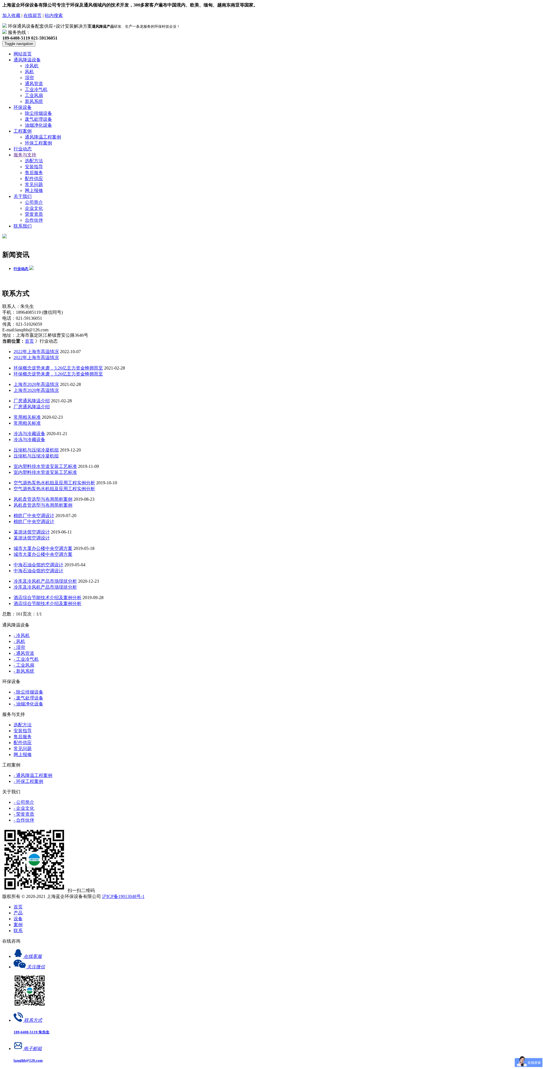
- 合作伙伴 (24, 820)
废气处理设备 (38, 119)
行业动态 (23, 148)
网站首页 (23, 53)
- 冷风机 (22, 635)
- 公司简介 (24, 802)
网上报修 (34, 190)
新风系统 (34, 101)
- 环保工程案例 (28, 781)
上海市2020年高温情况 (36, 384)
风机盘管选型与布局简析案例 (43, 499)
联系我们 (23, 226)
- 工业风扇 (24, 665)
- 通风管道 (24, 653)
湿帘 (29, 77)
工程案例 (23, 131)
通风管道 (34, 83)
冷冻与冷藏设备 (29, 433)
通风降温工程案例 (43, 137)
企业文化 (34, 208)
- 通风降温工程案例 (33, 775)
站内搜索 (54, 15)
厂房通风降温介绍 (32, 400)
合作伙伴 (34, 220)
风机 (29, 71)
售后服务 (34, 172)
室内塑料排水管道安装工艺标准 (45, 466)
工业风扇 (34, 95)
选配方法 (34, 160)
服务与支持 (25, 154)
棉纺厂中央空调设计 (34, 515)
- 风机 (19, 641)
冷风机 (31, 65)
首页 (29, 341)
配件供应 (34, 178)
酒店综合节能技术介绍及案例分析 (47, 597)
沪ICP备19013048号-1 (123, 896)
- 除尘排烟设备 (28, 692)
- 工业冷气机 (26, 659)
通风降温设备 (27, 59)
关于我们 (23, 196)
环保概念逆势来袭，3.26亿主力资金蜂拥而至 (58, 368)
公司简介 (34, 202)
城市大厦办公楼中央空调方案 (43, 548)
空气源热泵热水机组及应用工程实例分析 (54, 482)
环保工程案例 (38, 143)
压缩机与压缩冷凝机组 (36, 450)
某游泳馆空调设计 (32, 532)
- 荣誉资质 (24, 814)
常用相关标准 (27, 417)
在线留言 (32, 15)
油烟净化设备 (38, 125)
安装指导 (34, 166)
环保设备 (23, 107)
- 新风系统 (24, 671)
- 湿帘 (19, 647)
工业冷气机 (36, 89)
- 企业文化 (24, 808)
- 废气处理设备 (28, 698)
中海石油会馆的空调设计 (38, 564)
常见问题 (34, 184)
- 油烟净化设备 (28, 703)
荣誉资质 (34, 214)
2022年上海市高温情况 (36, 351)
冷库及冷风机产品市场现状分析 (45, 581)
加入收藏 (11, 15)
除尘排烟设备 (38, 113)
